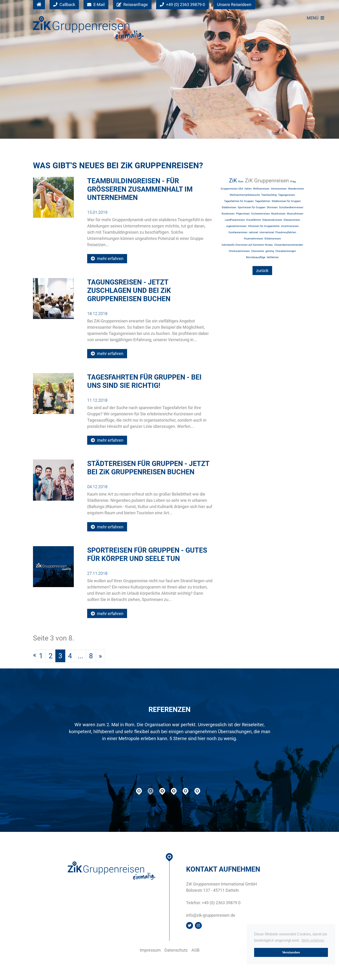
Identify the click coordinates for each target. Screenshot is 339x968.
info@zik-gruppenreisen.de (210, 915)
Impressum (150, 950)
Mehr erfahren (312, 940)
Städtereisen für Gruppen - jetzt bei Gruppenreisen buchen (148, 467)
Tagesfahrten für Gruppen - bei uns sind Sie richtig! (144, 381)
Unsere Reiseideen (234, 4)
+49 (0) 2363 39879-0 (185, 4)
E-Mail (98, 4)
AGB (195, 950)
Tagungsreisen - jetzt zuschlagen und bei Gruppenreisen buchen (129, 290)
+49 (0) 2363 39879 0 (221, 902)
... (80, 656)
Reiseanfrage (135, 4)
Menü (313, 17)
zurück (262, 270)
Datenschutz (176, 950)
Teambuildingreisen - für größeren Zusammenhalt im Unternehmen (140, 189)
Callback (67, 4)
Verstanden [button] (291, 952)
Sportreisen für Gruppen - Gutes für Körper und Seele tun (147, 554)
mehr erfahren (109, 258)
